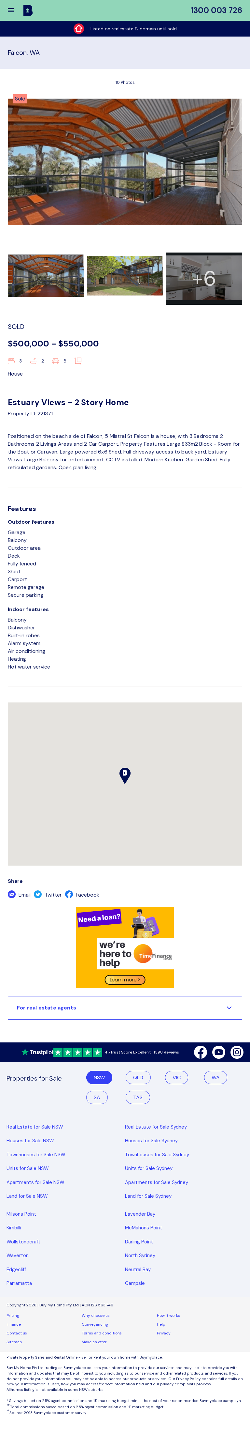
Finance (14, 1324)
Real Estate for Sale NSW (35, 1127)
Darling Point (139, 1242)
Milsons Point (21, 1214)
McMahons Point (143, 1227)
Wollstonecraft (23, 1242)
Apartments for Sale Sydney (156, 1182)
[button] (15, 10)
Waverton (18, 1255)
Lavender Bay (140, 1214)
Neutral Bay (138, 1269)
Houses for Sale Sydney (151, 1140)
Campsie (135, 1283)
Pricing (13, 1315)
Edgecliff (16, 1269)
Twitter (52, 894)
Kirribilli (14, 1227)
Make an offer (94, 1342)
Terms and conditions (102, 1333)
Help (161, 1324)
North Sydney (140, 1255)
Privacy (164, 1333)
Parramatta (19, 1283)
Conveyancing (95, 1324)
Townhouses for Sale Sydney (157, 1154)
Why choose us (96, 1315)
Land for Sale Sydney (148, 1196)
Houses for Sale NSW (30, 1140)
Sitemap (14, 1342)
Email (24, 894)
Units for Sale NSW (28, 1168)
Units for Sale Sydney (149, 1168)
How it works (168, 1315)
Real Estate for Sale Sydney (156, 1127)
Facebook (87, 894)
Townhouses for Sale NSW (36, 1154)
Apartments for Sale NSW (35, 1182)
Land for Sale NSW (27, 1196)
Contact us (17, 1333)
